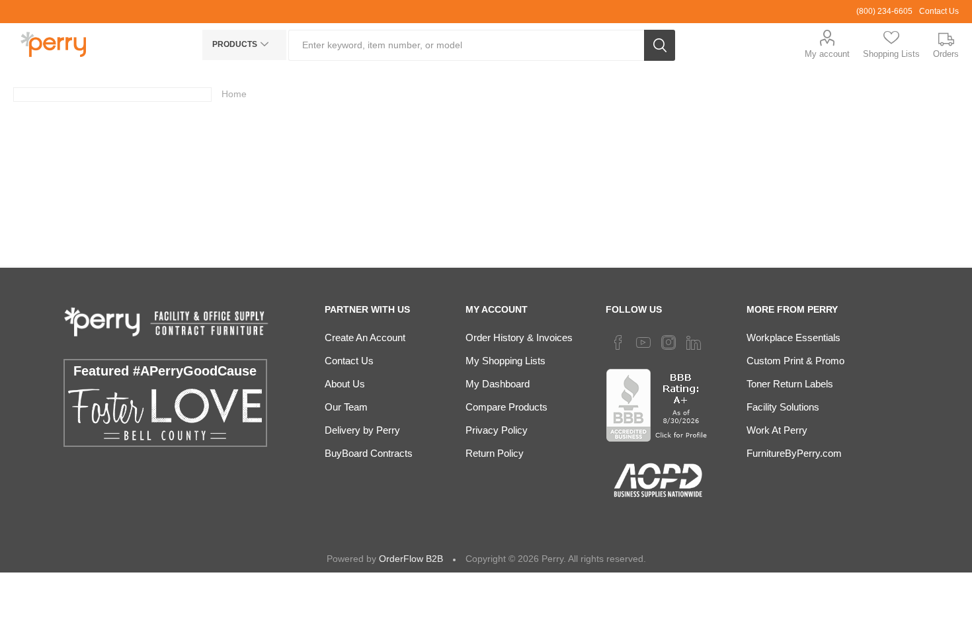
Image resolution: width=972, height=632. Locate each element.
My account (827, 54)
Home (234, 94)
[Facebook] (618, 342)
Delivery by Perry (362, 430)
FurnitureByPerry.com (794, 453)
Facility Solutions (783, 407)
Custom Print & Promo (795, 360)
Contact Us (939, 11)
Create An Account (365, 337)
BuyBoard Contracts (369, 453)
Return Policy (495, 453)
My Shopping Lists (506, 360)
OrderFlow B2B (411, 558)
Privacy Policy (497, 430)
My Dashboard (498, 383)
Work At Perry (777, 430)
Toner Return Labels (790, 383)
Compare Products (506, 407)
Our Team (346, 407)
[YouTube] (643, 342)
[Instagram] (668, 342)
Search (659, 45)
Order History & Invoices (519, 337)
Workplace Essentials (793, 337)
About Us (345, 383)
